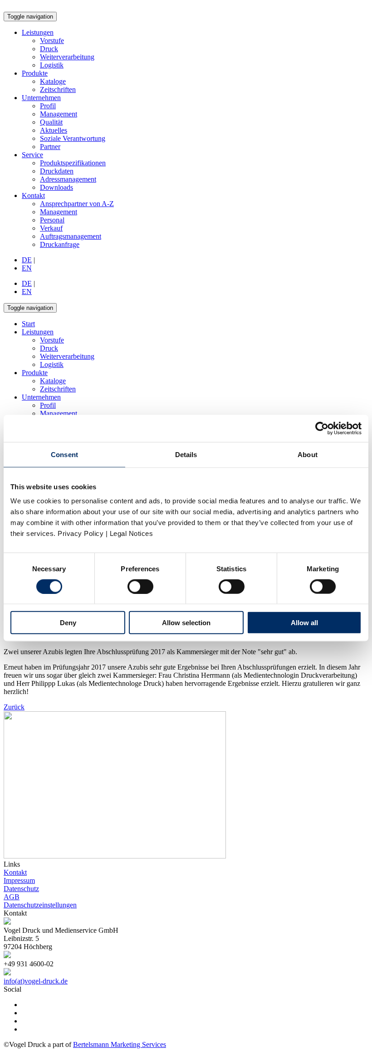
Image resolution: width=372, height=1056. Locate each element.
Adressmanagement (68, 179)
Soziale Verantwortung (72, 138)
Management (58, 114)
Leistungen (38, 32)
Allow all (304, 623)
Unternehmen (41, 97)
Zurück (14, 707)
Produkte (35, 73)
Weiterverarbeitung (67, 57)
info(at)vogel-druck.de (36, 981)
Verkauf (51, 228)
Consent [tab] (64, 454)
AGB (12, 897)
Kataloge (53, 81)
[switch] (140, 586)
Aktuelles (53, 130)
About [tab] (308, 454)
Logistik (52, 65)
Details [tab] (186, 454)
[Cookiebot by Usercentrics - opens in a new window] (322, 428)
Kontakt (33, 195)
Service (32, 155)
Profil (48, 106)
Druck (49, 49)
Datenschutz (21, 888)
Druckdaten (56, 171)
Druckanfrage (59, 244)
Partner (50, 146)
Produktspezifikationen (73, 163)
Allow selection (186, 623)
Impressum (19, 880)
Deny (68, 623)
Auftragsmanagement (70, 236)
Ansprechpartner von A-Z (77, 203)
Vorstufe (52, 40)
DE (27, 260)
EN (27, 268)
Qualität (51, 122)
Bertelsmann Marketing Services (119, 1044)
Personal (52, 220)
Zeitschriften (58, 89)
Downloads (56, 187)
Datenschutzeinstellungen (40, 905)
